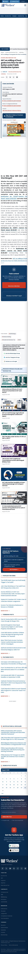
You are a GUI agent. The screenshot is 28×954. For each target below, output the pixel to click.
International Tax (5, 885)
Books (6, 1)
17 (2, 784)
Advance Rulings (16, 110)
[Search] (26, 16)
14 (17, 782)
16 (25, 782)
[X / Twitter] (6, 868)
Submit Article (4, 927)
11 (6, 782)
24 (3, 787)
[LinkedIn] (13, 868)
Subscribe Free (7, 817)
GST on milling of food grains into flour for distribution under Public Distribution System (13, 64)
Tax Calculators (5, 918)
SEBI (2, 894)
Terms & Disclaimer (13, 945)
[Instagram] (17, 868)
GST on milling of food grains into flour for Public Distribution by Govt (14, 261)
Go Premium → (14, 569)
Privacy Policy (4, 945)
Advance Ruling (7, 336)
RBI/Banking (4, 897)
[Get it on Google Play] (14, 845)
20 (14, 784)
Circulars (3, 911)
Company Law (4, 892)
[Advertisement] (14, 33)
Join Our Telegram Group (12, 357)
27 (14, 787)
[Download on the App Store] (14, 850)
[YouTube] (10, 868)
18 (6, 784)
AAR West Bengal (7, 110)
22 (21, 784)
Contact (3, 932)
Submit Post (15, 1)
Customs (3, 880)
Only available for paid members (12, 101)
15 (21, 782)
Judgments (4, 913)
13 (13, 782)
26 (10, 787)
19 (10, 784)
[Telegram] (25, 868)
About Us (3, 925)
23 (25, 784)
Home (2, 16)
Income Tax (8, 16)
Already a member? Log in (14, 296)
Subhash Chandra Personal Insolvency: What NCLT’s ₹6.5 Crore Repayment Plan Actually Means (13, 683)
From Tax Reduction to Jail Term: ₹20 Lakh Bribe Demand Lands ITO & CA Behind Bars (14, 669)
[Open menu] (25, 5)
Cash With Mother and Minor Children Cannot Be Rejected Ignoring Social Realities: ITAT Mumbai (12, 634)
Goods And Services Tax (9, 339)
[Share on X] (6, 77)
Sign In (23, 1)
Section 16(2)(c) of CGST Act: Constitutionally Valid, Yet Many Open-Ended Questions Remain (13, 593)
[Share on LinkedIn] (10, 77)
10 (2, 782)
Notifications (4, 908)
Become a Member (14, 286)
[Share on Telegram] (17, 77)
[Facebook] (2, 868)
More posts (4, 610)
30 (25, 787)
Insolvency (3, 899)
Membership (4, 935)
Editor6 (5, 72)
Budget (14, 16)
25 (6, 787)
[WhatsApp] (21, 868)
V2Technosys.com (5, 942)
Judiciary (21, 52)
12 (10, 782)
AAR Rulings (13, 333)
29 (21, 787)
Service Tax (21, 16)
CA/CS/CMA (4, 902)
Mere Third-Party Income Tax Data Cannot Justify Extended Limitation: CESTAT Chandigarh (12, 642)
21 (17, 784)
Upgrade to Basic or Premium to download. (14, 116)
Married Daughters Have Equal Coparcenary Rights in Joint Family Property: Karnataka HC (12, 627)
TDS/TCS (3, 883)
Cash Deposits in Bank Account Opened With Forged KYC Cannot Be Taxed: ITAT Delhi (13, 690)
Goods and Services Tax (11, 52)
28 (17, 787)
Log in (14, 120)
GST (20, 339)
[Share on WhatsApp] (13, 77)
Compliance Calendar (6, 916)
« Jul (2, 793)
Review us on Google (11, 361)
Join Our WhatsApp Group (12, 353)
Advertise (3, 930)
